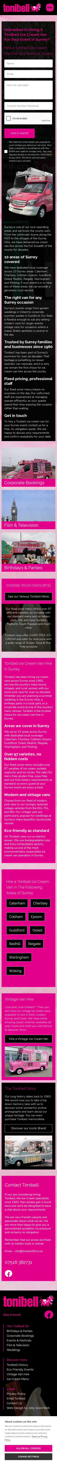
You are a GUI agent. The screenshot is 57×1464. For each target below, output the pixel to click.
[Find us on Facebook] (9, 1274)
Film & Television (18, 1345)
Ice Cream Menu (18, 1379)
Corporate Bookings (20, 1335)
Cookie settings (28, 1457)
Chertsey (40, 903)
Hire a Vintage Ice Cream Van (28, 1039)
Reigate (34, 944)
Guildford (17, 930)
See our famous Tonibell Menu (28, 596)
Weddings (13, 1350)
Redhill (14, 944)
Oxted (37, 930)
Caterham (17, 903)
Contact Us (14, 1403)
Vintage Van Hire (18, 1374)
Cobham (16, 917)
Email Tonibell (16, 1398)
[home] (22, 8)
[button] (49, 7)
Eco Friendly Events (20, 1369)
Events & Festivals (19, 1340)
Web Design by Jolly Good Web (28, 1408)
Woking (15, 971)
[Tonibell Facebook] (49, 1314)
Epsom (36, 917)
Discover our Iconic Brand (28, 1128)
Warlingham (19, 957)
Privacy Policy (16, 1393)
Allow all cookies (28, 1448)
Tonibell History (17, 1364)
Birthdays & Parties (19, 1331)
